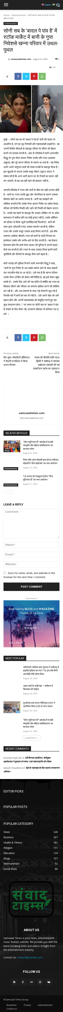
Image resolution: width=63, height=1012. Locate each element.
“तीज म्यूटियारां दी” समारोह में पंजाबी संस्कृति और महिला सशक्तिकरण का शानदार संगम (38, 445)
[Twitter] (26, 76)
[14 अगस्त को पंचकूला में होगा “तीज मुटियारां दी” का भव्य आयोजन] (12, 480)
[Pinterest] (34, 76)
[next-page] (11, 492)
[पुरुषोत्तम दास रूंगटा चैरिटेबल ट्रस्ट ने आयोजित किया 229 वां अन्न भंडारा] (12, 707)
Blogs (7, 450)
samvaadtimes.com (21, 59)
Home (7, 15)
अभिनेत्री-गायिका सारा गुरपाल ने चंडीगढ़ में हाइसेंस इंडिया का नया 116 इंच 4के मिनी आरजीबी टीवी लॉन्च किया (41, 670)
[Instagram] (40, 982)
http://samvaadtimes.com (31, 418)
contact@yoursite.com (30, 957)
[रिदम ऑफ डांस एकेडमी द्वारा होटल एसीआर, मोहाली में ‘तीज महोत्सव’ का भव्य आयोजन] (12, 464)
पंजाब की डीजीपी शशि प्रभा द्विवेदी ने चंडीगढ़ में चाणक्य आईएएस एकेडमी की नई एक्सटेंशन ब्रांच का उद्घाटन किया (46, 365)
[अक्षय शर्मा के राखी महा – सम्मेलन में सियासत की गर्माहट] (12, 690)
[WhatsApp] (42, 76)
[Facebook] (18, 76)
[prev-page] (6, 492)
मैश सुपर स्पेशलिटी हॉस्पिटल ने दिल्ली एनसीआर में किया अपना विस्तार (17, 361)
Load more (30, 737)
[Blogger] (14, 982)
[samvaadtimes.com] (6, 59)
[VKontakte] (48, 982)
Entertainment (19, 15)
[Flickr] (31, 982)
